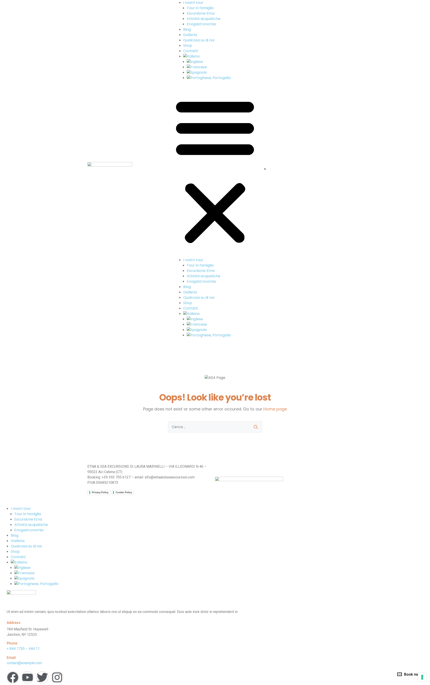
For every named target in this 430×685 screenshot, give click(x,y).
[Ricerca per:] (215, 427)
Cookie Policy (124, 492)
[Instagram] (57, 677)
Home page (275, 409)
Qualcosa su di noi (198, 40)
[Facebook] (13, 677)
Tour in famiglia (200, 8)
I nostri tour (193, 2)
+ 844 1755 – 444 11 (23, 649)
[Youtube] (28, 677)
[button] (215, 170)
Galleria (190, 34)
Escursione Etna (201, 13)
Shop (187, 45)
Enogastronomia (201, 24)
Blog (187, 29)
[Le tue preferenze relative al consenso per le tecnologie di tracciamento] (422, 677)
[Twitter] (42, 677)
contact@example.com (24, 663)
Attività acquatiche (203, 18)
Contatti (190, 50)
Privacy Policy (100, 492)
